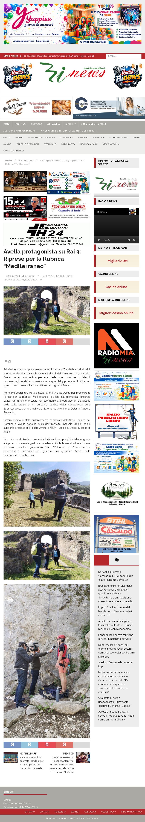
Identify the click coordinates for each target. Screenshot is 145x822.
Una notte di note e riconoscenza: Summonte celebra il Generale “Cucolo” (114, 701)
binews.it (29, 276)
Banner (75, 812)
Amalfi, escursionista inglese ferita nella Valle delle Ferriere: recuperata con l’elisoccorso (115, 625)
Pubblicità (60, 812)
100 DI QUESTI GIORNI (93, 124)
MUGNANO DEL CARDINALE (41, 137)
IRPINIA (137, 137)
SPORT (69, 124)
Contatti (44, 812)
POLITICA (20, 124)
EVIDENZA (31, 279)
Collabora (90, 812)
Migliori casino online (117, 313)
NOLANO (7, 144)
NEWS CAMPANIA (88, 144)
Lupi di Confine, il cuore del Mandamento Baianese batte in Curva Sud (115, 611)
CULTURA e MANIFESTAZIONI (19, 131)
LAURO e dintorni (118, 137)
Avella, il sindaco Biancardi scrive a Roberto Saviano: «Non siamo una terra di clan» (116, 715)
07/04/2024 (13, 276)
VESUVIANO (50, 144)
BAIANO (19, 137)
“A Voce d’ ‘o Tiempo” (13, 151)
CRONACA (36, 124)
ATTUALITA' (44, 276)
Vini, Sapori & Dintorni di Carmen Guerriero (67, 131)
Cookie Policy (108, 812)
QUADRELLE (67, 137)
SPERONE (82, 137)
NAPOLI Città (68, 144)
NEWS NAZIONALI (112, 144)
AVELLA (6, 137)
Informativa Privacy (131, 812)
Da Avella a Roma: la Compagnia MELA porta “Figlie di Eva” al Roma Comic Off (115, 575)
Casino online (117, 287)
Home (6, 124)
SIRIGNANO (98, 137)
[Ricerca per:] (123, 55)
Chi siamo (30, 812)
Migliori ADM (118, 261)
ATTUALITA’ (53, 124)
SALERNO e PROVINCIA (28, 144)
